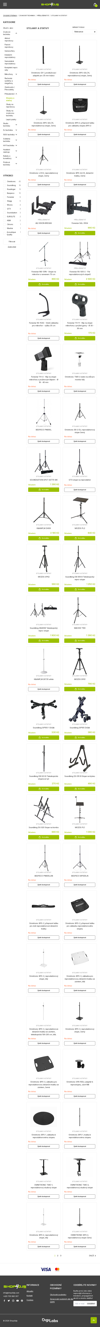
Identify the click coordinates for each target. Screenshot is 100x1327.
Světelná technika (6, 140)
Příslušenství (43, 15)
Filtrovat (12, 241)
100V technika (9, 135)
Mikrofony (9, 74)
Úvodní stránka (10, 15)
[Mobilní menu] (5, 4)
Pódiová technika (6, 163)
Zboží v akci (8, 28)
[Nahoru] (94, 1320)
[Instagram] (13, 1300)
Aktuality (30, 1291)
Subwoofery (10, 51)
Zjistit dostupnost (43, 84)
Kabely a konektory (7, 157)
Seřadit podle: (78, 27)
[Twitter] (9, 1300)
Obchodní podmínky (58, 1295)
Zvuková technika (27, 15)
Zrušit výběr (12, 247)
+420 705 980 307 (11, 1296)
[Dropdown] (16, 33)
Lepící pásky (11, 119)
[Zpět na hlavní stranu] (15, 1286)
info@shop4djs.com (11, 1293)
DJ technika (8, 130)
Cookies (30, 1300)
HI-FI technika (8, 145)
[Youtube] (17, 1300)
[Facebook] (4, 1300)
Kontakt (30, 1296)
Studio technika (6, 124)
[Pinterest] (22, 1300)
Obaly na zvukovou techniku (10, 113)
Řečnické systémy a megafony (9, 80)
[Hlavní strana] (50, 4)
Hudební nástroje (6, 151)
